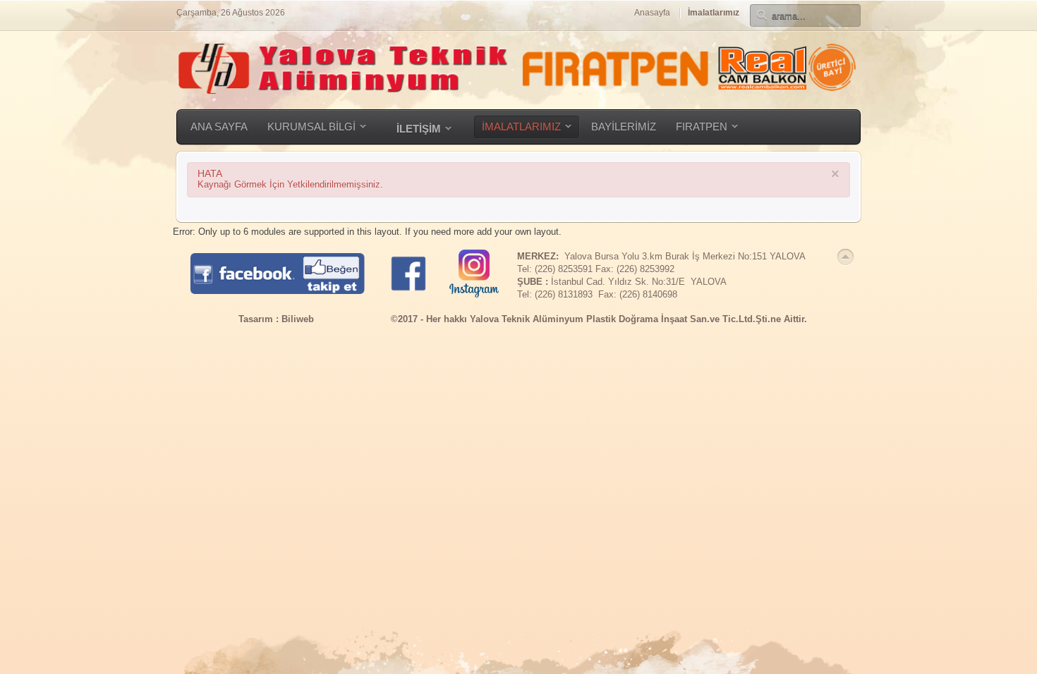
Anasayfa (652, 13)
